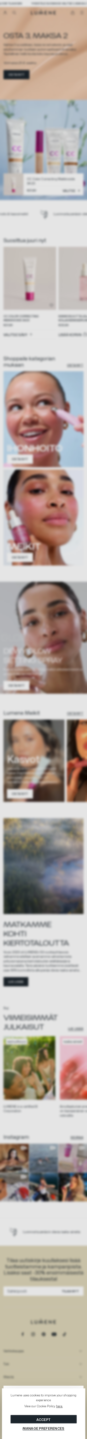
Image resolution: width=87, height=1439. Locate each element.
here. (59, 1406)
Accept (43, 1420)
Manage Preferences (43, 1428)
